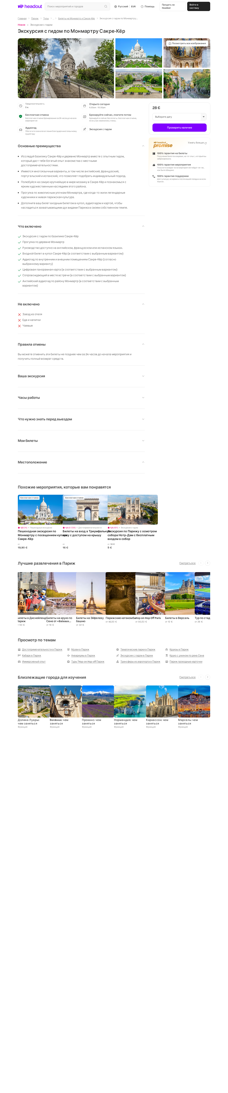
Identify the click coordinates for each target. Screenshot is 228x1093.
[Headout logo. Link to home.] (30, 6)
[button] (66, 68)
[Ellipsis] (53, 19)
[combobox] (77, 6)
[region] (43, 510)
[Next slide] (207, 563)
